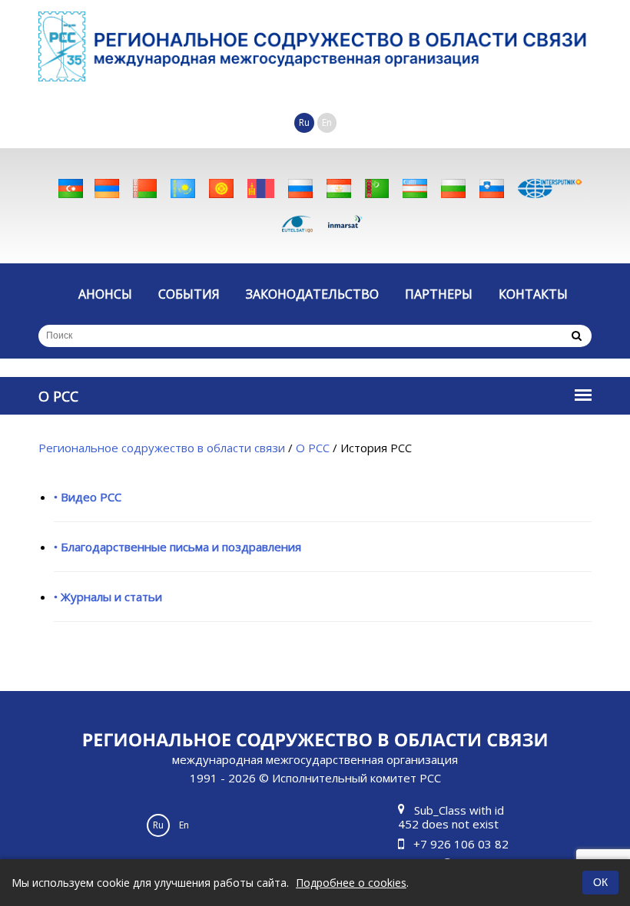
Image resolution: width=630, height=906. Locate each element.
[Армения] (106, 188)
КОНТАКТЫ (533, 294)
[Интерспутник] (550, 188)
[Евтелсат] (297, 223)
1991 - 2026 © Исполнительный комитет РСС (315, 768)
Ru (304, 122)
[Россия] (300, 188)
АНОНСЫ (105, 294)
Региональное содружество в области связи (161, 447)
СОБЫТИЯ (189, 294)
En (327, 122)
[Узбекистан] (415, 188)
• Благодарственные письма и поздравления (177, 546)
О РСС (313, 447)
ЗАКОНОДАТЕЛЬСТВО (312, 294)
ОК (600, 882)
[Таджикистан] (339, 188)
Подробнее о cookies (351, 882)
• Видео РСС (87, 496)
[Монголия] (260, 188)
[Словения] (491, 188)
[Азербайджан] (70, 188)
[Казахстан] (183, 188)
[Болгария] (453, 188)
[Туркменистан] (377, 188)
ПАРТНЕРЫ (438, 294)
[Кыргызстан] (221, 188)
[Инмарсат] (345, 223)
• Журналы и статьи (108, 596)
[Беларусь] (145, 188)
